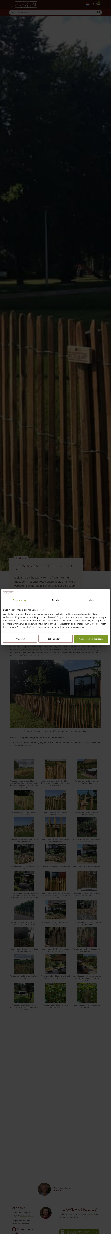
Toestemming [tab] (19, 600)
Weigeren (20, 638)
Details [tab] (55, 600)
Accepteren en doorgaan (91, 638)
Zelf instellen (54, 638)
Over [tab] (91, 600)
